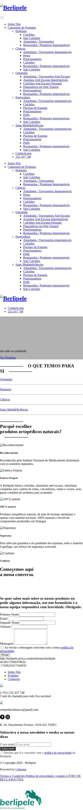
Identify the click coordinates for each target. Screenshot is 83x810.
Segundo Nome (9, 622)
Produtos (13, 675)
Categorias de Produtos (22, 27)
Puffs (26, 115)
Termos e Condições (13, 776)
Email (3, 618)
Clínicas (20, 48)
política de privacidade (58, 752)
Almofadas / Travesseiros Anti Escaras (46, 76)
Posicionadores (32, 59)
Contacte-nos (23, 153)
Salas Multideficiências (29, 125)
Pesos (26, 55)
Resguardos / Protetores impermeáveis (46, 118)
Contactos (14, 679)
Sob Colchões (31, 38)
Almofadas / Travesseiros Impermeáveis (47, 52)
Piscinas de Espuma (35, 108)
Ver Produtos (8, 357)
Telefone (5, 626)
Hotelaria (21, 31)
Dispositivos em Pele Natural (40, 87)
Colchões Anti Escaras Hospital (42, 83)
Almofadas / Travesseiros (38, 41)
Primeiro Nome (9, 614)
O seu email (7, 744)
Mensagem (6, 643)
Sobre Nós (14, 24)
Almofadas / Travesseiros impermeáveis (47, 101)
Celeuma (20, 769)
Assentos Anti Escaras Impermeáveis (45, 80)
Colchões (29, 34)
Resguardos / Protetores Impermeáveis (46, 45)
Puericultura (22, 97)
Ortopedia (21, 73)
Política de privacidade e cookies (46, 776)
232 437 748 (23, 156)
